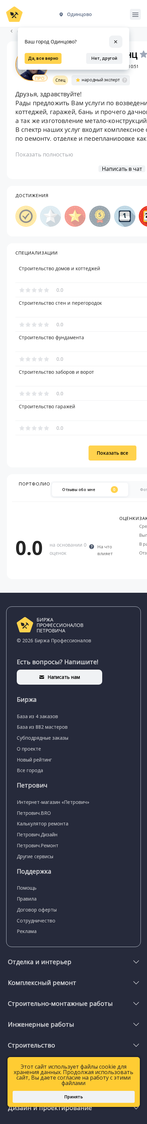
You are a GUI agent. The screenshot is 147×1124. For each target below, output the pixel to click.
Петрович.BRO (34, 813)
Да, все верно (43, 58)
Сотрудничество (36, 920)
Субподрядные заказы (42, 738)
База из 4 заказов (37, 716)
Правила (27, 898)
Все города (30, 770)
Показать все (112, 453)
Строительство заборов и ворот (56, 372)
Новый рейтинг (34, 759)
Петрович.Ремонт (37, 845)
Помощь (27, 888)
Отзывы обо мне (89, 489)
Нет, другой (104, 58)
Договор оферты (37, 909)
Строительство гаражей (47, 406)
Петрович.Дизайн (37, 834)
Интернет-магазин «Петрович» (53, 802)
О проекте (29, 748)
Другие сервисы (35, 856)
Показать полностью (44, 154)
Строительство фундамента (51, 337)
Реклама (27, 931)
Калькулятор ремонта (42, 823)
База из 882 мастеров (42, 727)
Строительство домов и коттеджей (59, 268)
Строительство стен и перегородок (60, 303)
